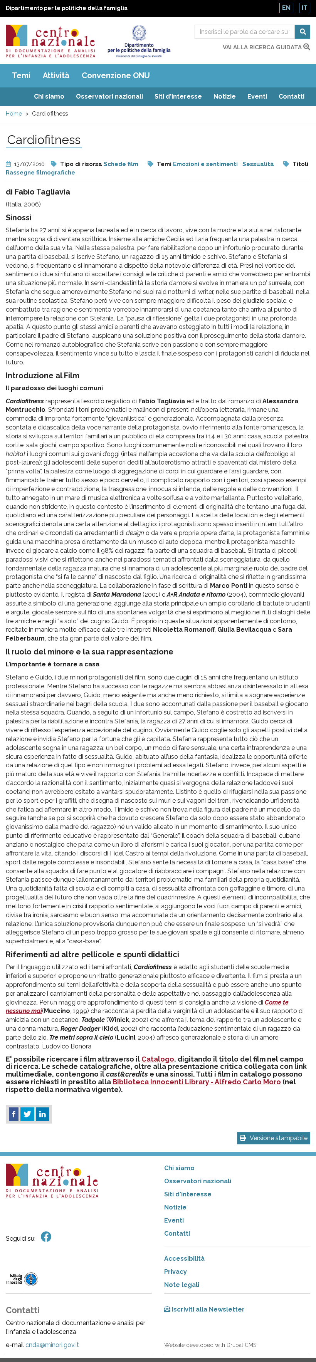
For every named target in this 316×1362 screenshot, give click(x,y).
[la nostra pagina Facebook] (46, 1237)
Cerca (302, 32)
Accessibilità (184, 1258)
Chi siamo (49, 96)
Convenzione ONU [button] (116, 75)
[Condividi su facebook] (13, 1114)
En (286, 8)
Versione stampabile (279, 1138)
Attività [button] (56, 75)
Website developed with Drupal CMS (210, 1345)
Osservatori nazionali (109, 96)
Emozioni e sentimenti (205, 164)
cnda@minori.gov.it (52, 1345)
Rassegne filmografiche (40, 172)
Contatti (291, 96)
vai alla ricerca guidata (263, 47)
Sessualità (258, 164)
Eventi (257, 96)
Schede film (121, 164)
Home (14, 113)
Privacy (175, 1271)
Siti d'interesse (178, 96)
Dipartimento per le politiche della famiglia (67, 8)
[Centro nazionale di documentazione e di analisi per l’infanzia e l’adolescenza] (50, 41)
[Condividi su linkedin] (42, 1114)
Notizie (224, 96)
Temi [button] (21, 75)
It (305, 8)
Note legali (181, 1284)
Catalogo (157, 1059)
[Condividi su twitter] (27, 1114)
